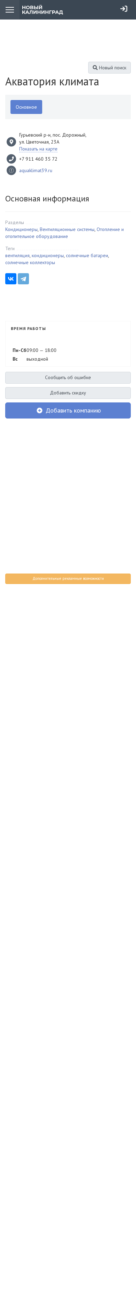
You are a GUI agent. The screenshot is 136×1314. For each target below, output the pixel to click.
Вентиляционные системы (67, 229)
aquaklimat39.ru (35, 170)
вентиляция (17, 255)
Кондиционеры (21, 229)
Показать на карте (38, 149)
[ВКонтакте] (10, 278)
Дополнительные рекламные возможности (68, 578)
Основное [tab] (26, 107)
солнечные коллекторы (30, 262)
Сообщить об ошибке (68, 377)
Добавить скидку (68, 393)
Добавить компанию (72, 410)
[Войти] (124, 8)
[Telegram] (23, 278)
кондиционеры (48, 255)
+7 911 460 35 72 (38, 159)
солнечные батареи (87, 255)
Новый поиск (112, 67)
